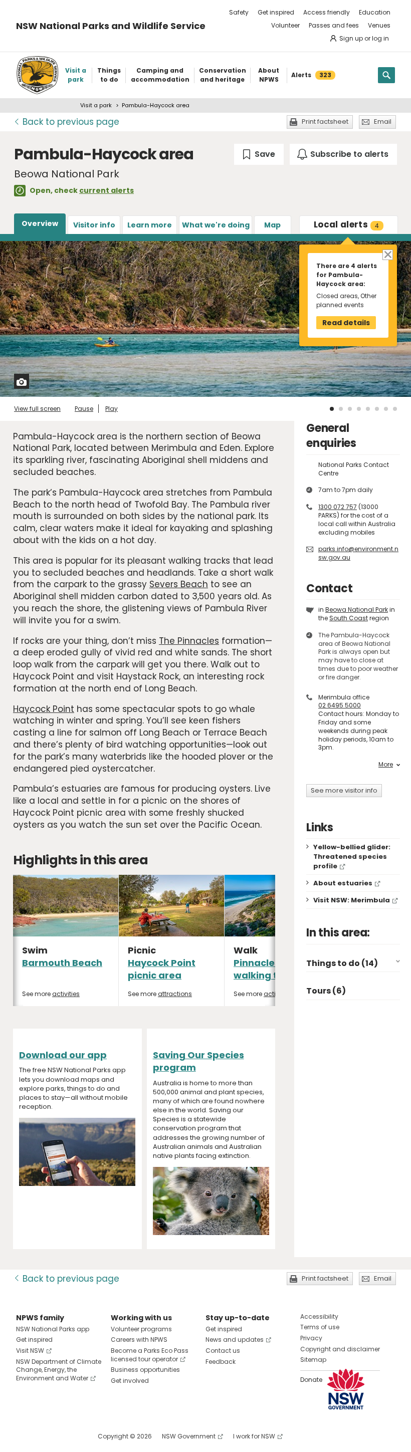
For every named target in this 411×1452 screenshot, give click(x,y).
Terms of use (319, 1327)
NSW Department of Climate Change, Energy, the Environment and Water (58, 1370)
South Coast (348, 618)
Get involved (130, 1380)
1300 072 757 (337, 507)
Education (374, 12)
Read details (346, 323)
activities (66, 994)
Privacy (311, 1338)
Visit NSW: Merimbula (351, 900)
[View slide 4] (359, 409)
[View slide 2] (341, 409)
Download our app (63, 1055)
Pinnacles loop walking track (268, 969)
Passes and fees (334, 25)
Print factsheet (325, 121)
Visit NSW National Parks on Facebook (25, 1436)
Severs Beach (178, 584)
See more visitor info (344, 790)
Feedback (221, 1361)
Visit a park (96, 105)
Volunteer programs (141, 1329)
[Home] (37, 75)
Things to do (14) (342, 963)
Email (382, 121)
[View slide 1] (332, 409)
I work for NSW (254, 1436)
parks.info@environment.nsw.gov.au (358, 553)
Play (111, 408)
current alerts (106, 190)
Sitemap (313, 1359)
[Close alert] (387, 254)
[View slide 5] (368, 409)
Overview (40, 223)
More (385, 765)
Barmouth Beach (62, 962)
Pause (84, 408)
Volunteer (285, 25)
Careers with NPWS (139, 1339)
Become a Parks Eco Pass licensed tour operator (149, 1354)
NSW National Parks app (52, 1329)
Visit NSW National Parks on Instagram (47, 1436)
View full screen (37, 408)
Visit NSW (30, 1350)
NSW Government (189, 1436)
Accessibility (319, 1316)
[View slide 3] (350, 409)
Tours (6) (326, 991)
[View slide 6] (377, 409)
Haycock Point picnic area (161, 969)
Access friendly (326, 12)
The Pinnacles (189, 641)
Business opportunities (145, 1369)
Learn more (149, 225)
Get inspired (276, 12)
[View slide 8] (395, 409)
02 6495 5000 (339, 705)
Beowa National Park (356, 609)
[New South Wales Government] (345, 1389)
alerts (346, 224)
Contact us (223, 1350)
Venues (379, 25)
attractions (175, 994)
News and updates (235, 1339)
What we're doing (216, 225)
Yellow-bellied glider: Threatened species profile (351, 856)
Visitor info (94, 225)
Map (272, 225)
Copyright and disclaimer (340, 1349)
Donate (311, 1379)
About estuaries (342, 883)
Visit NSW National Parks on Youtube (68, 1436)
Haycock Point (43, 709)
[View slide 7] (386, 409)
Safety (239, 12)
